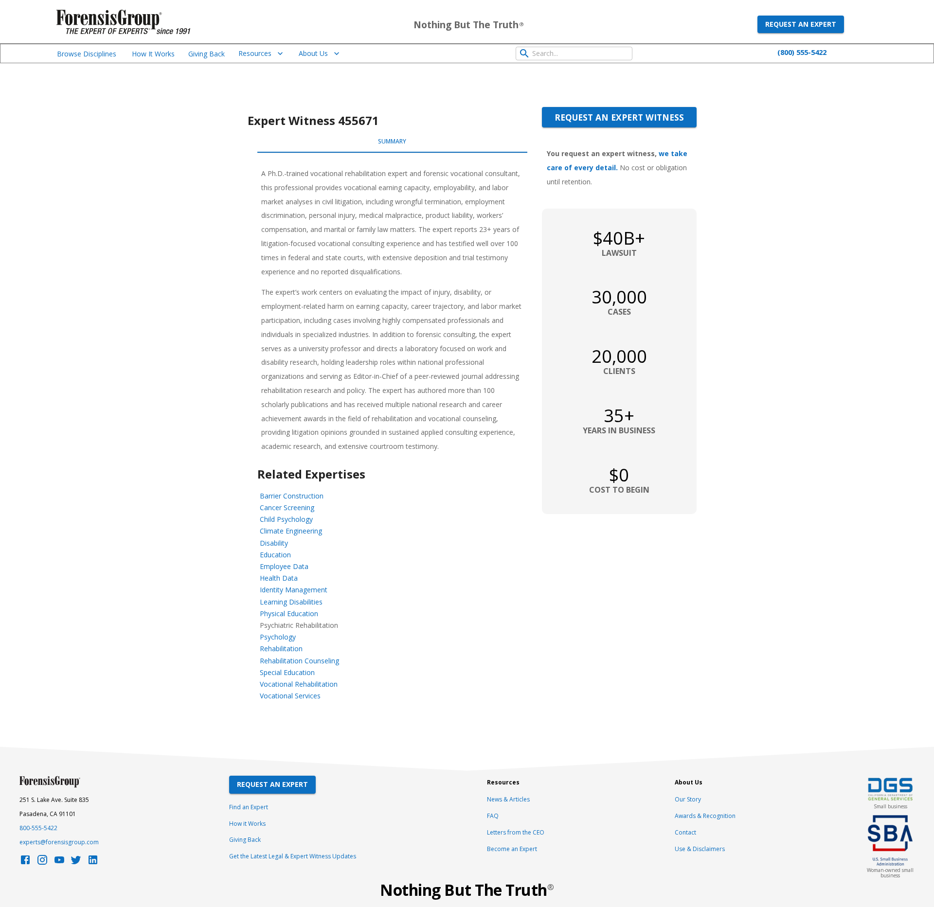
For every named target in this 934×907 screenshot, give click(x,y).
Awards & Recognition (705, 816)
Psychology (278, 636)
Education (275, 554)
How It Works (153, 53)
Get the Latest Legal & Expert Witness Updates (292, 856)
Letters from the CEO (515, 832)
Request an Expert (800, 24)
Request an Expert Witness (619, 117)
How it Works (247, 823)
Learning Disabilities (291, 601)
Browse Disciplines (86, 53)
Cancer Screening (287, 507)
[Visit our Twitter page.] (76, 862)
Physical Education (289, 613)
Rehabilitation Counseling (299, 660)
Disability (274, 543)
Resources (254, 53)
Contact (685, 832)
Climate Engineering (291, 530)
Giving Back (206, 53)
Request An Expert (272, 784)
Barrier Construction (291, 495)
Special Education (287, 672)
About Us (313, 53)
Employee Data (284, 566)
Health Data (279, 578)
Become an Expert (512, 849)
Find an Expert (248, 807)
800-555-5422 (38, 828)
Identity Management (293, 589)
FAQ (493, 816)
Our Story (688, 799)
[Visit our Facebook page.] (25, 862)
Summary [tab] (392, 141)
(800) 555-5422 (801, 52)
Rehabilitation (281, 648)
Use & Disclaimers (700, 849)
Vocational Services (290, 695)
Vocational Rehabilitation (299, 684)
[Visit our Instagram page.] (42, 862)
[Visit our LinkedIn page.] (93, 862)
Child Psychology (286, 519)
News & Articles (508, 799)
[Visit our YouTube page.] (59, 862)
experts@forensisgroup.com (59, 842)
